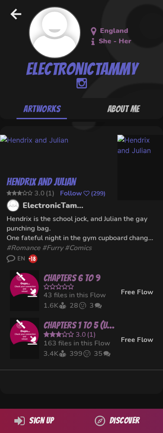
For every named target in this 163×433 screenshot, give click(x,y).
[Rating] (80, 287)
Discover (125, 420)
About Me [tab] (123, 109)
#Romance (23, 248)
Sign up (41, 420)
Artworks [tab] (41, 109)
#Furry (52, 248)
